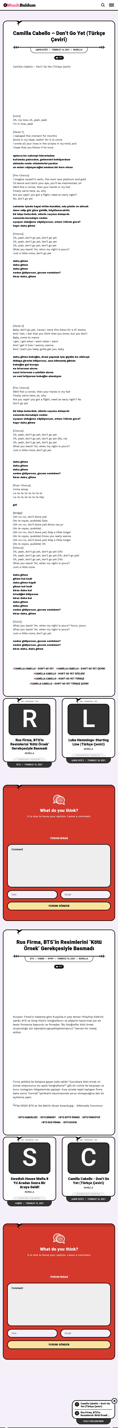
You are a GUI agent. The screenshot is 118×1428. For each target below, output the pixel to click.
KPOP (50, 958)
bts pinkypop (91, 1117)
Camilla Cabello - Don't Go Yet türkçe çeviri (59, 683)
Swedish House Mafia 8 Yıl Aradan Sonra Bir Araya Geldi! (29, 1183)
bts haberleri (28, 1117)
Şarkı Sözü (42, 49)
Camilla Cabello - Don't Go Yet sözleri (60, 673)
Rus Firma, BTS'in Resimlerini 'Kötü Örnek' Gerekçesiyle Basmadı (29, 744)
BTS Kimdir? (48, 1117)
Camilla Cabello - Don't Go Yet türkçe (59, 678)
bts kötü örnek (70, 1117)
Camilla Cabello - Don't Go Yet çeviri (81, 668)
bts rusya (70, 1122)
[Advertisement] (59, 93)
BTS (19, 764)
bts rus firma (51, 1122)
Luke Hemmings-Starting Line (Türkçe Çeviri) (88, 742)
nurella (77, 49)
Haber (41, 958)
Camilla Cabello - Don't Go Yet (34, 668)
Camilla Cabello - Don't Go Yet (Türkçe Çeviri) (88, 1181)
